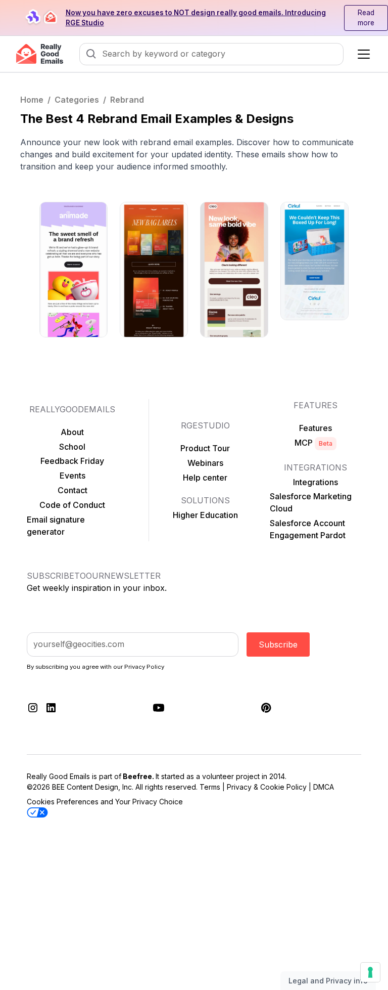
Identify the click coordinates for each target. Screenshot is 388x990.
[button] (362, 54)
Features (315, 428)
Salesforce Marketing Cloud (311, 502)
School (72, 447)
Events (72, 475)
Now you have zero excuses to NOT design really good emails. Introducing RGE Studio (196, 18)
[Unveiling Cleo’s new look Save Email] (234, 269)
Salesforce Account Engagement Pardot (308, 529)
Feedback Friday (72, 461)
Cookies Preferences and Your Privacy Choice (105, 801)
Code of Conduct (72, 505)
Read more (366, 18)
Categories (77, 100)
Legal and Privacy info (328, 980)
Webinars (205, 463)
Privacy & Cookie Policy (267, 787)
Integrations (315, 482)
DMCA (323, 787)
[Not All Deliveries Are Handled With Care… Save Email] (314, 261)
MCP (313, 443)
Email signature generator (56, 525)
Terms (210, 787)
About (72, 432)
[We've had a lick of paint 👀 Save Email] (73, 269)
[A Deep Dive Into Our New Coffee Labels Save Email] (154, 269)
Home (31, 100)
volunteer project (231, 776)
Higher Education (205, 515)
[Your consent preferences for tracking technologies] (370, 972)
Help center (205, 477)
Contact (72, 490)
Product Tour (205, 448)
